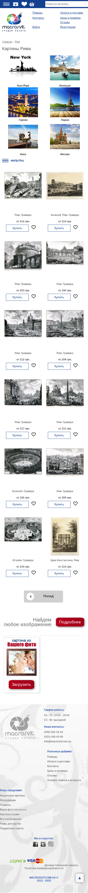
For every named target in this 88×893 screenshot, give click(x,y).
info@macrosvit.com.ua (57, 741)
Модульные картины (12, 795)
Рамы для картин (10, 823)
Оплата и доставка (71, 12)
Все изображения (11, 819)
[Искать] (85, 4)
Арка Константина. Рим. (64, 560)
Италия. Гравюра (23, 560)
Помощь (37, 12)
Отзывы (65, 22)
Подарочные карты (11, 828)
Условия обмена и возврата (64, 780)
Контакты (38, 17)
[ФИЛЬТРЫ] (5, 160)
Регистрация (68, 27)
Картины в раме (9, 814)
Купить (17, 228)
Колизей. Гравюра (23, 491)
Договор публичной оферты (61, 865)
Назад (48, 596)
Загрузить (21, 684)
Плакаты (5, 804)
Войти (36, 27)
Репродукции (8, 800)
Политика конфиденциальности (44, 868)
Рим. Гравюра (23, 215)
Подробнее (70, 622)
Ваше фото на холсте (13, 809)
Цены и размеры (70, 17)
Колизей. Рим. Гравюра (65, 215)
